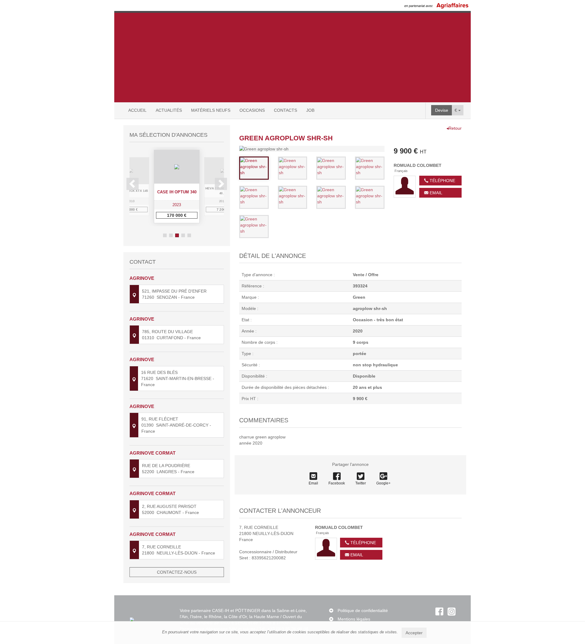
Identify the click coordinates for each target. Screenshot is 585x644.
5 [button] (189, 235)
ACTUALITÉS (169, 110)
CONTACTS (285, 110)
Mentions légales (354, 619)
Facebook (336, 483)
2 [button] (171, 235)
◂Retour (454, 128)
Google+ (383, 483)
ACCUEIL (137, 110)
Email (435, 192)
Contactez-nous (177, 572)
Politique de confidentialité (363, 610)
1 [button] (165, 235)
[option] (177, 186)
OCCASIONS (252, 110)
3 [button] (177, 235)
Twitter (360, 483)
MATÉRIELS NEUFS (210, 110)
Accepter (414, 632)
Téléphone (441, 180)
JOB (310, 110)
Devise (441, 110)
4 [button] (183, 235)
